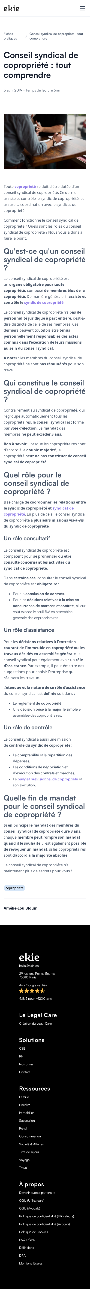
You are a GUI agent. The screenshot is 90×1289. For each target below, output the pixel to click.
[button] (81, 8)
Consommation (30, 1136)
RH (21, 1056)
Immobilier (26, 1113)
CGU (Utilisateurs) (31, 1200)
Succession (27, 1120)
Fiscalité (24, 1105)
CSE (22, 1048)
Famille (24, 1097)
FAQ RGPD (27, 1240)
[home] (11, 8)
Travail (23, 1168)
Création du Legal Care (35, 1023)
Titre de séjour (29, 1152)
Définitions (26, 1247)
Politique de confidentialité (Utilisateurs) (46, 1216)
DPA (22, 1255)
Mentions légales (30, 1263)
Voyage (24, 1160)
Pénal (23, 1128)
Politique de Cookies (33, 1232)
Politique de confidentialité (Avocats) (44, 1224)
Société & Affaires (31, 1144)
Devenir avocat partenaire (37, 1192)
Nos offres (26, 1064)
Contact (24, 1072)
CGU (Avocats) (29, 1208)
